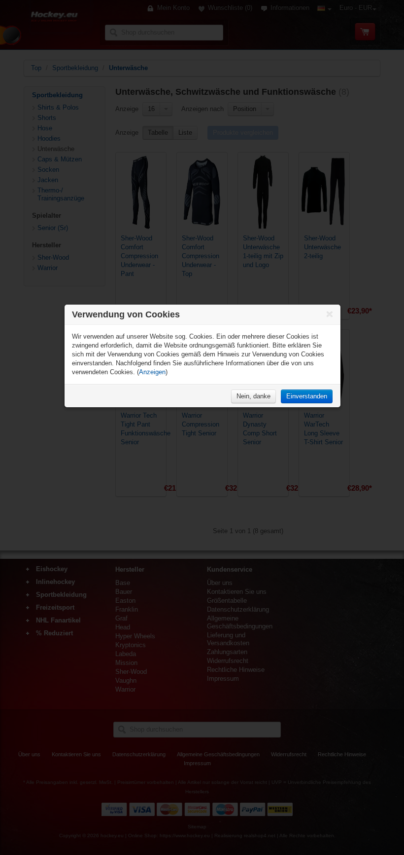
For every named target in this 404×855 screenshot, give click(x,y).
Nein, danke (253, 396)
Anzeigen (152, 372)
